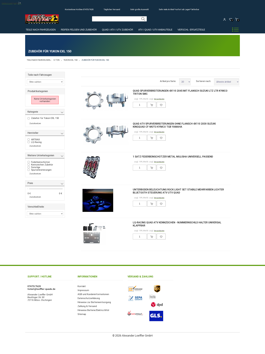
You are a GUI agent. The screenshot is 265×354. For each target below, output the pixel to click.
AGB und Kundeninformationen (93, 294)
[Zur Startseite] (42, 24)
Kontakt (82, 286)
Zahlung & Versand (87, 306)
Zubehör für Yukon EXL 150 (95, 60)
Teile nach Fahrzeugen (41, 29)
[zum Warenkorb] (151, 105)
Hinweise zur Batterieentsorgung (94, 302)
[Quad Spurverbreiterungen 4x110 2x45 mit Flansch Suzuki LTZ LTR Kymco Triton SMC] (87, 101)
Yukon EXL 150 (70, 60)
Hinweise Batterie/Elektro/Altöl (93, 310)
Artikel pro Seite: (168, 81)
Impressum (83, 290)
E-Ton (57, 60)
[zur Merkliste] (161, 105)
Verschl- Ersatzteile (191, 29)
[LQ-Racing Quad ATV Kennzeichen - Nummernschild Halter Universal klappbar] (87, 233)
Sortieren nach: (203, 81)
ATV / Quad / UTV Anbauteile (155, 29)
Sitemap (82, 314)
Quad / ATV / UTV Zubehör (117, 29)
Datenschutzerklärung (89, 298)
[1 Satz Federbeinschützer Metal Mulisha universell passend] (87, 167)
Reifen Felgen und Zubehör (79, 29)
